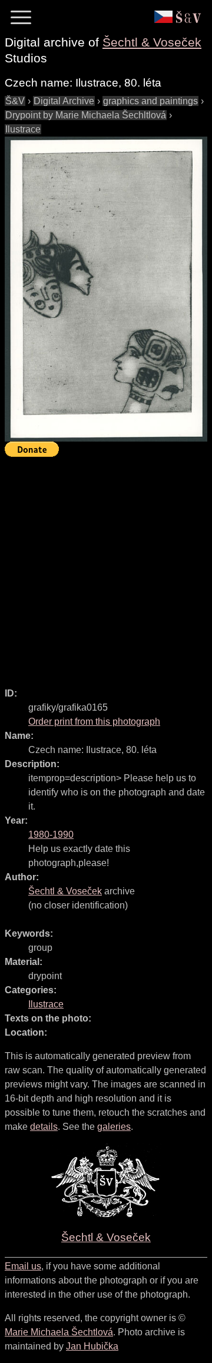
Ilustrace (23, 129)
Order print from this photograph (94, 722)
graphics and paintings (150, 101)
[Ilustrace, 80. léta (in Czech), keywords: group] (106, 289)
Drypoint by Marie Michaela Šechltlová (85, 115)
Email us (23, 1266)
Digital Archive (64, 101)
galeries (114, 1127)
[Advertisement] (106, 567)
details (44, 1127)
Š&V (15, 101)
